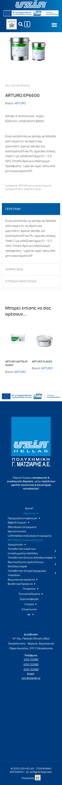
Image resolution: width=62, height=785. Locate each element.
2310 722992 (31, 664)
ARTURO (20, 103)
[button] (54, 24)
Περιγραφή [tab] (13, 209)
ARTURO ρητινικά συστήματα (35, 185)
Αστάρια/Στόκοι (14, 189)
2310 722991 (31, 659)
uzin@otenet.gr (31, 678)
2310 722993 (31, 669)
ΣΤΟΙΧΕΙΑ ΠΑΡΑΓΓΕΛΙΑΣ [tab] (21, 281)
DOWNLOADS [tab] (14, 269)
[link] (37, 778)
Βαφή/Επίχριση (32, 189)
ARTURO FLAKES (42, 361)
